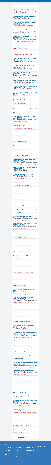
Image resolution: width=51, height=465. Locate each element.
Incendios (27, 329)
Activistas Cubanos (26, 272)
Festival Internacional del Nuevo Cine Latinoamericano (20, 104)
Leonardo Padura (16, 337)
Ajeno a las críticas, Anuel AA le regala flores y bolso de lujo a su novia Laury (25, 261)
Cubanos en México (23, 345)
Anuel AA (15, 265)
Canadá (22, 397)
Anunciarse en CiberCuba (8, 447)
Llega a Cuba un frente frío (17, 195)
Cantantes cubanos (32, 171)
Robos (17, 382)
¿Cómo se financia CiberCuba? (7, 452)
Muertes (15, 345)
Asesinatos (15, 374)
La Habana (24, 382)
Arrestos (15, 272)
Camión (20, 433)
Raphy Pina (19, 121)
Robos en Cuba (20, 382)
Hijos (23, 113)
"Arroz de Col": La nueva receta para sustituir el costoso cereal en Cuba (24, 174)
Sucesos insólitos (30, 220)
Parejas (22, 121)
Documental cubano (16, 367)
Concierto (19, 397)
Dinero (25, 33)
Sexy (17, 48)
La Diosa (15, 48)
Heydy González (15, 405)
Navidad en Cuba (25, 302)
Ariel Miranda (15, 309)
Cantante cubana (21, 48)
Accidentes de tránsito (16, 55)
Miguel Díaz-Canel (16, 164)
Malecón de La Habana (22, 54)
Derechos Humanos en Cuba (22, 164)
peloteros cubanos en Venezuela (22, 309)
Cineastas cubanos (21, 236)
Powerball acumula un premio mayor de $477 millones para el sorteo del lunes (25, 29)
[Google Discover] (38, 446)
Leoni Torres (15, 397)
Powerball (15, 33)
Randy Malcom (15, 128)
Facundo (15, 185)
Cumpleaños (26, 121)
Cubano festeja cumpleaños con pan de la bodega (21, 255)
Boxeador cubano (21, 213)
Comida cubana (23, 178)
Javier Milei (15, 62)
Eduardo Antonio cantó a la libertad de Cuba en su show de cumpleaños (24, 355)
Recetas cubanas (18, 178)
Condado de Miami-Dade (32, 329)
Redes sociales (27, 77)
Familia (17, 77)
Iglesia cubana (20, 302)
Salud (16, 453)
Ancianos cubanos (20, 83)
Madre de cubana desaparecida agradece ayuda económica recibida (23, 145)
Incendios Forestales (16, 329)
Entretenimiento (18, 447)
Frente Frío (15, 199)
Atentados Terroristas (18, 41)
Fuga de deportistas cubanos (22, 412)
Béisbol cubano (34, 309)
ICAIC (28, 104)
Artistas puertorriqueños (27, 265)
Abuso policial (31, 272)
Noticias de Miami (26, 213)
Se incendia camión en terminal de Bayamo (20, 429)
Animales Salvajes (22, 220)
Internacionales (27, 185)
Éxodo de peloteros (16, 412)
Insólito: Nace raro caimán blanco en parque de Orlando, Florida (23, 216)
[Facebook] (40, 446)
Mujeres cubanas (26, 83)
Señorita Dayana (20, 171)
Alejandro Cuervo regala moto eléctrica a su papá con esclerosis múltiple (24, 318)
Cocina (17, 450)
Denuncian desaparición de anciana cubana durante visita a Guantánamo (24, 80)
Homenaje (20, 337)
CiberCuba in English (29, 447)
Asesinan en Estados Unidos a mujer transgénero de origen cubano (23, 370)
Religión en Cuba (30, 302)
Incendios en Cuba (16, 245)
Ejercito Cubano (26, 245)
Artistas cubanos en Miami (31, 128)
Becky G (19, 228)
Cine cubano (25, 236)
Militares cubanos (21, 245)
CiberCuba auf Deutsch (30, 450)
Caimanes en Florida (16, 220)
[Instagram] (38, 449)
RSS (27, 453)
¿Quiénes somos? (7, 450)
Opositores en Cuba (24, 41)
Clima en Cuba (19, 199)
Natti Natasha (15, 121)
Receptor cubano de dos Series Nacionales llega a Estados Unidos (23, 408)
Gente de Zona (20, 128)
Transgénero (18, 374)
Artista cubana (25, 48)
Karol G (14, 77)
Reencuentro (15, 113)
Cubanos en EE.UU (26, 374)
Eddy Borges (20, 405)
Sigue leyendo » (27, 12)
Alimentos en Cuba (28, 178)
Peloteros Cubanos (29, 309)
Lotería (14, 13)
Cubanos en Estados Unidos (20, 272)
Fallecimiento (18, 345)
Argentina (22, 62)
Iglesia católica (15, 302)
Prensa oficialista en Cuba (26, 294)
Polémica (31, 104)
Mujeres (22, 374)
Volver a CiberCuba (29, 437)
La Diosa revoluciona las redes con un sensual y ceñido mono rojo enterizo (24, 44)
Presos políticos (28, 164)
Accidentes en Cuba (16, 54)
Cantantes (22, 228)
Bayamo (23, 433)
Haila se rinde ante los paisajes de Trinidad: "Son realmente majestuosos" (24, 16)
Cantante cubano (25, 128)
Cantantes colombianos (22, 77)
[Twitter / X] (42, 446)
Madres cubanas (20, 113)
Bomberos (30, 245)
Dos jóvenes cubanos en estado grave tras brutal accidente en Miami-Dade (25, 86)
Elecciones (25, 62)
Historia (17, 456)
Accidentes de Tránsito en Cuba (29, 54)
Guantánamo (30, 83)
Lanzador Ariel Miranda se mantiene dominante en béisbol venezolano (24, 305)
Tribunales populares (30, 41)
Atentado (18, 62)
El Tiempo (25, 199)
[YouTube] (45, 446)
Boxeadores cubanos (31, 213)
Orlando (26, 220)
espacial (22, 13)
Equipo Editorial (7, 454)
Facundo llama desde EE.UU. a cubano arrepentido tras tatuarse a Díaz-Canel (25, 181)
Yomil (14, 382)
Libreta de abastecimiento (19, 294)
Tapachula (28, 345)
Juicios (14, 41)
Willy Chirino (15, 171)
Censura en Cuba (16, 236)
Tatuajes (23, 185)
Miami (25, 228)
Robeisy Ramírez (16, 213)
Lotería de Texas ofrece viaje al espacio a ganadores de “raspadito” (23, 9)
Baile (24, 397)
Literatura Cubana (30, 337)
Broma (23, 405)
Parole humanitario (27, 113)
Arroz (14, 178)
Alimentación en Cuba (33, 294)
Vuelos (17, 13)
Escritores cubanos (24, 337)
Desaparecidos (15, 83)
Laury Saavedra (21, 265)
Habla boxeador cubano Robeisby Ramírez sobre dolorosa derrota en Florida (25, 209)
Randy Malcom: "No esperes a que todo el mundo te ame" (22, 124)
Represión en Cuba (34, 164)
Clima (22, 199)
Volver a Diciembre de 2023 (22, 437)
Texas (19, 13)
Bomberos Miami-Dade (22, 329)
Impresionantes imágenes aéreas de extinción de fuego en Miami (23, 325)
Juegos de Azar (19, 33)
